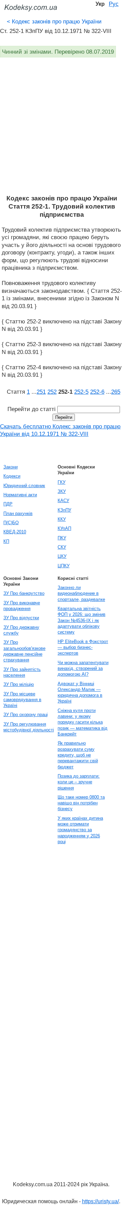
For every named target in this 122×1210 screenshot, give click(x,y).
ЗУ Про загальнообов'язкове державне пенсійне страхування (24, 651)
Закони (10, 466)
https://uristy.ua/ (100, 1201)
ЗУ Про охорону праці (25, 714)
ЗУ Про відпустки (21, 617)
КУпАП (64, 528)
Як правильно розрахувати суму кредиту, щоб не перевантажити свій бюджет (78, 755)
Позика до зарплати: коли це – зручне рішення (79, 781)
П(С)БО (11, 522)
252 (52, 391)
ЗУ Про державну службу (21, 630)
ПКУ (62, 537)
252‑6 (97, 391)
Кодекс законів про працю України (54, 21)
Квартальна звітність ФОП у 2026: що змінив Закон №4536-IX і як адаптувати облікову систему (81, 620)
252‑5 (81, 391)
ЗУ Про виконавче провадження (21, 605)
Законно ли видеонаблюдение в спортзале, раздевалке (81, 593)
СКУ (62, 547)
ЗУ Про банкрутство (23, 593)
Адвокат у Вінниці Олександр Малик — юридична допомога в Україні (80, 692)
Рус (114, 3)
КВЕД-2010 (14, 531)
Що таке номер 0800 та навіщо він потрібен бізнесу (81, 803)
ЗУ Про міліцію (18, 684)
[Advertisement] (61, 130)
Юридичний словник (24, 485)
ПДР (8, 503)
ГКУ (61, 482)
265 (115, 391)
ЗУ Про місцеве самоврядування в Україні (22, 699)
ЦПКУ (63, 565)
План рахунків (18, 513)
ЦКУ (62, 556)
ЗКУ (62, 491)
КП (6, 541)
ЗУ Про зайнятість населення (22, 672)
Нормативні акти (20, 494)
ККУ (62, 519)
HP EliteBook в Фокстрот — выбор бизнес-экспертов (83, 647)
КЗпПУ (64, 510)
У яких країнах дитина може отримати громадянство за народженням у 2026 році (80, 830)
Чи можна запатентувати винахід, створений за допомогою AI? (83, 668)
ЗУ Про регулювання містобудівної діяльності (28, 727)
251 (41, 391)
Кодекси (11, 476)
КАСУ (63, 500)
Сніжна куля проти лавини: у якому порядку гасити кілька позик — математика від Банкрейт (82, 722)
